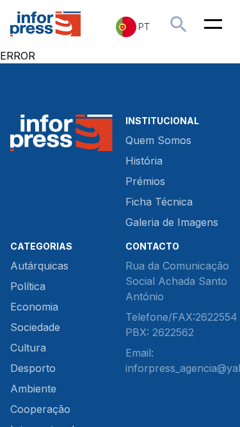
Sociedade (35, 327)
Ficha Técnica (159, 201)
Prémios (145, 181)
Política (27, 286)
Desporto (33, 368)
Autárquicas (39, 265)
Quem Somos (158, 140)
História (144, 160)
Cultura (28, 347)
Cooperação (40, 409)
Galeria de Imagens (171, 222)
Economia (34, 306)
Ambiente (33, 388)
